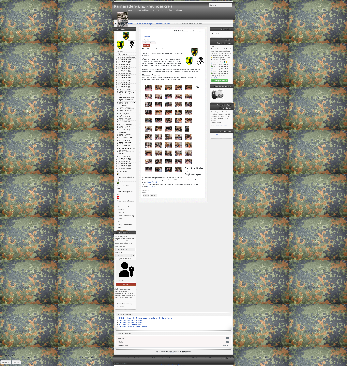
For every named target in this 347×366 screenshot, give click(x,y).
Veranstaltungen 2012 (124, 84)
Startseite (120, 51)
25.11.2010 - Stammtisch (125, 91)
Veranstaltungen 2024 (124, 63)
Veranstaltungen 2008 (124, 160)
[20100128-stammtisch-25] (188, 120)
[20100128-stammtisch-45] (188, 153)
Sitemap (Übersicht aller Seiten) (125, 226)
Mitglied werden (122, 171)
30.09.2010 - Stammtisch (125, 118)
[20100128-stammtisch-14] (178, 104)
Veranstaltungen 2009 (124, 158)
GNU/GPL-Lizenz (174, 353)
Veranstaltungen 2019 (124, 72)
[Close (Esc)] (143, 190)
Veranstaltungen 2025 (124, 61)
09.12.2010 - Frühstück (124, 89)
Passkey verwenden (126, 281)
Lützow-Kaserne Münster (125, 207)
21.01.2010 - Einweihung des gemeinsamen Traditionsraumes (126, 153)
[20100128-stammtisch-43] (168, 153)
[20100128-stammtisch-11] (148, 104)
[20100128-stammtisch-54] (178, 169)
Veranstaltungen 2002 (124, 165)
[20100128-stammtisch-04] (178, 88)
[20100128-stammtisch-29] (178, 129)
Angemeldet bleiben (124, 259)
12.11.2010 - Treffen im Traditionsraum (124, 104)
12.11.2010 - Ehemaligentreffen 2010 (127, 93)
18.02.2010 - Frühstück (124, 147)
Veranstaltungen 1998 (124, 167)
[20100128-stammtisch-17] (158, 112)
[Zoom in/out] (148, 190)
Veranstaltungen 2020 (124, 70)
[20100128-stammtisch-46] (148, 161)
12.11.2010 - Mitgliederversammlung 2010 (126, 96)
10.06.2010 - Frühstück (124, 129)
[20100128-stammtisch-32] (158, 137)
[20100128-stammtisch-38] (168, 145)
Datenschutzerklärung (124, 304)
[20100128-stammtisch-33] (168, 137)
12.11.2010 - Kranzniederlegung (127, 102)
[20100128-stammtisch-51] (148, 169)
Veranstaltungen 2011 (124, 86)
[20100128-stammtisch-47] (158, 161)
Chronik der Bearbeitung (125, 216)
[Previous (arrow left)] (143, 192)
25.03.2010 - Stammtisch (125, 142)
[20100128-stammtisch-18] (168, 112)
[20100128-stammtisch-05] (188, 88)
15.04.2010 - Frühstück (124, 140)
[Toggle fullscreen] (146, 190)
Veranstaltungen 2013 (124, 82)
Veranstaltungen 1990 (124, 169)
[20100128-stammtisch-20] (188, 112)
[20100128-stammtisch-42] (158, 153)
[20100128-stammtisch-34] (178, 137)
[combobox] (220, 5)
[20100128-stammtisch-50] (188, 161)
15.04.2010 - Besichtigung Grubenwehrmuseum (125, 138)
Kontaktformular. (221, 125)
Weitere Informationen (169, 365)
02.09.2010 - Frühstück (124, 119)
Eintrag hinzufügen (220, 81)
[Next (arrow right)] (144, 192)
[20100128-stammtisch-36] (148, 145)
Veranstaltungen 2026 (124, 59)
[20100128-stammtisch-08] (168, 96)
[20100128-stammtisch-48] (168, 161)
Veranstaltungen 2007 (124, 161)
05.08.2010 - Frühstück (124, 123)
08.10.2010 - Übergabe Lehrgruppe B (124, 114)
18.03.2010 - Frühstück (124, 144)
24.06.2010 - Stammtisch (125, 128)
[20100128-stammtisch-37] (158, 145)
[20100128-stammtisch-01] (148, 88)
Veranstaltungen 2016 (124, 77)
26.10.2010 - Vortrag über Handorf (125, 111)
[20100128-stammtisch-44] (178, 153)
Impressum (121, 307)
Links (118, 222)
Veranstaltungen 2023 (124, 65)
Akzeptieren (6, 362)
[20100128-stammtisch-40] (188, 145)
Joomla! (159, 353)
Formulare (120, 210)
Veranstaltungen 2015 (124, 79)
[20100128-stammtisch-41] (148, 153)
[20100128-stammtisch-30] (187, 129)
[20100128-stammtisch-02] (158, 88)
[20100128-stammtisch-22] (158, 120)
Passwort (118, 253)
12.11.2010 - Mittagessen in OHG (126, 99)
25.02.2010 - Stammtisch (125, 145)
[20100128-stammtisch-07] (158, 96)
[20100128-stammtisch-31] (148, 137)
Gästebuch (120, 213)
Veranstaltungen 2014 (124, 81)
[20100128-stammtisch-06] (148, 96)
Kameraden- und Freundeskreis (143, 6)
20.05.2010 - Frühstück (124, 134)
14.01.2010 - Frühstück (124, 156)
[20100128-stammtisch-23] (168, 120)
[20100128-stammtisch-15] (188, 104)
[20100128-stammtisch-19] (178, 112)
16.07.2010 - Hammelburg (125, 124)
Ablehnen (16, 362)
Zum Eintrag (215, 78)
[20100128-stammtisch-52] (158, 169)
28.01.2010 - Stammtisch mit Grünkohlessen (127, 149)
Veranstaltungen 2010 (124, 88)
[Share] (144, 190)
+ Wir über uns (122, 54)
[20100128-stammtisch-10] (188, 96)
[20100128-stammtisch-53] (168, 169)
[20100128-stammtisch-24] (178, 120)
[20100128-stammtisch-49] (178, 161)
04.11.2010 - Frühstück (124, 107)
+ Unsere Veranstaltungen (126, 57)
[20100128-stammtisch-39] (178, 145)
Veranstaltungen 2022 (124, 66)
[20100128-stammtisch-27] (158, 128)
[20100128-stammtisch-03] (168, 88)
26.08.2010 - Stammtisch (125, 121)
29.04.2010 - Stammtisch (125, 136)
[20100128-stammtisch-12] (158, 104)
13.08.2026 (214, 135)
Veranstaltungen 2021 (124, 68)
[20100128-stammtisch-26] (148, 129)
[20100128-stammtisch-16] (148, 112)
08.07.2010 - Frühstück (124, 126)
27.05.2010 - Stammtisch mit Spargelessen (126, 131)
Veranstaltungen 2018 (124, 73)
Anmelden (125, 285)
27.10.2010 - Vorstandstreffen (126, 108)
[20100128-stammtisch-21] (148, 120)
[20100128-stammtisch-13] (168, 104)
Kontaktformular (152, 182)
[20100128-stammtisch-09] (178, 96)
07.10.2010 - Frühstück (124, 116)
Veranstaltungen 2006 (124, 163)
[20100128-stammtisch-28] (168, 129)
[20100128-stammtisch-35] (188, 137)
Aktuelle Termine (218, 34)
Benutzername (120, 247)
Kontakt (119, 219)
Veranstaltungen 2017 (124, 75)
